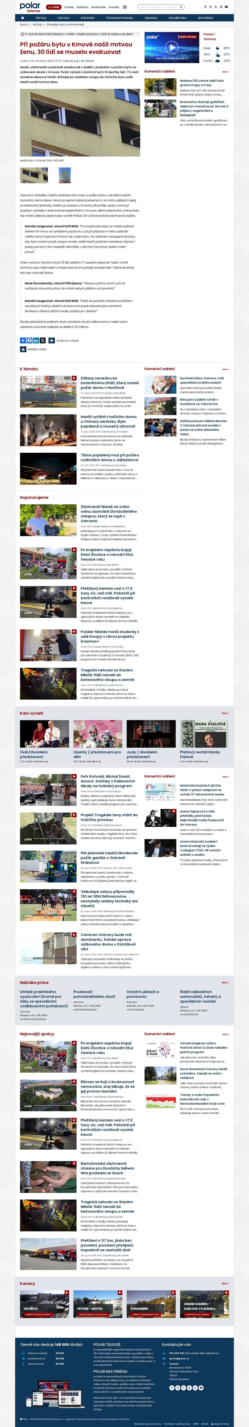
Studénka (98, 825)
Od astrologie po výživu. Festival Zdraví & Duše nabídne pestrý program (203, 1047)
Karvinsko (88, 18)
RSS (206, 1423)
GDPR (196, 1423)
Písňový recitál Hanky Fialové (200, 754)
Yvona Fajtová (113, 791)
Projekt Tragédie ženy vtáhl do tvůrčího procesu (109, 817)
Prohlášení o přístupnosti (177, 1423)
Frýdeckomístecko (119, 18)
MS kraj (41, 18)
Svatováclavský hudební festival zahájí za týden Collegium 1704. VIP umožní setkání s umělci (200, 848)
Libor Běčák (120, 393)
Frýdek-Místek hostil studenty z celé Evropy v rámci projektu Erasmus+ (110, 636)
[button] (125, 7)
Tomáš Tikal (117, 646)
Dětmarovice (110, 911)
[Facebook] (205, 7)
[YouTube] (226, 7)
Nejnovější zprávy (37, 1034)
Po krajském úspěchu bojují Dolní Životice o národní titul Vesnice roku (107, 554)
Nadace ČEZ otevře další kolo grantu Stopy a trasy (202, 83)
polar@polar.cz (179, 1358)
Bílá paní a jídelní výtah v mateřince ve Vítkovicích (199, 402)
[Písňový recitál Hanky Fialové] (204, 734)
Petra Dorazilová (113, 825)
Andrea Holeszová (115, 1178)
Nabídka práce (34, 982)
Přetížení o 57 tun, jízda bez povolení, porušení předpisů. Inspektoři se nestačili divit (107, 1245)
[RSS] (195, 1387)
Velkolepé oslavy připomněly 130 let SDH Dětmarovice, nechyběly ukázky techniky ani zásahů (109, 898)
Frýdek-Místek (100, 526)
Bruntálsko (205, 18)
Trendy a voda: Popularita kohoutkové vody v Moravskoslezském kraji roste (202, 1099)
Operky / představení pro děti (97, 754)
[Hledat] (181, 7)
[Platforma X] (215, 7)
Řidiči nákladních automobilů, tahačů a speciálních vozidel (200, 996)
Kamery (27, 1283)
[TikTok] (220, 7)
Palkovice (99, 791)
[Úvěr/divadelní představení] (44, 734)
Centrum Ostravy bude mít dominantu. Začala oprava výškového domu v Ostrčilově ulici (108, 942)
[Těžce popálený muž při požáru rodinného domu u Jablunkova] (48, 469)
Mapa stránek (221, 1423)
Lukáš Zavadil (115, 685)
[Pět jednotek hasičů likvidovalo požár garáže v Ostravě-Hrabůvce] (48, 866)
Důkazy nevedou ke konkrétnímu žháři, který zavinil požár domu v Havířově (110, 383)
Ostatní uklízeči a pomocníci (143, 994)
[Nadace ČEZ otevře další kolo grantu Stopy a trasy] (160, 87)
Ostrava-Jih (110, 868)
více (225, 713)
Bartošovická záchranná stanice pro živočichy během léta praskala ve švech (107, 1168)
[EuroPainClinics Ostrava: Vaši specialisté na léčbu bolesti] (160, 385)
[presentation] (23, 128)
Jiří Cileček (87, 61)
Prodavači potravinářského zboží (94, 994)
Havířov (108, 393)
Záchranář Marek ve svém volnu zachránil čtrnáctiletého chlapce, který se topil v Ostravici (109, 514)
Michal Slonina (126, 911)
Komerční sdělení (160, 71)
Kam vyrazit (31, 713)
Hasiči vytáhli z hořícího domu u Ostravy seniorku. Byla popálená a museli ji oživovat (109, 421)
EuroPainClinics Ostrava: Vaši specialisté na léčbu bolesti (202, 380)
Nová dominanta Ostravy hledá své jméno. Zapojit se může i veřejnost (203, 1073)
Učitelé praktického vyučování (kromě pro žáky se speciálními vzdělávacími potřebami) (44, 999)
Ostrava (63, 18)
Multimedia (98, 7)
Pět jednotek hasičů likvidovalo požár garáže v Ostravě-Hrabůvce (109, 857)
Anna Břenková (117, 526)
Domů (24, 24)
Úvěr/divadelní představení (34, 754)
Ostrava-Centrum (113, 954)
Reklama (82, 7)
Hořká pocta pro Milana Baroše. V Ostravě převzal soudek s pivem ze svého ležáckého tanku (203, 427)
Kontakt (114, 7)
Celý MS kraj (108, 431)
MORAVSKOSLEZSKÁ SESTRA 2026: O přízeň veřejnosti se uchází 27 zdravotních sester (202, 790)
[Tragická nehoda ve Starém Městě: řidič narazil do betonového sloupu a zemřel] (48, 684)
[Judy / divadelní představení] (151, 734)
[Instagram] (210, 7)
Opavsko (151, 18)
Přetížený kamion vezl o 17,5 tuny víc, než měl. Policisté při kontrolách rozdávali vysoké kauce (108, 595)
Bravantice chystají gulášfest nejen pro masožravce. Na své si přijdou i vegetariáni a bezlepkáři (204, 108)
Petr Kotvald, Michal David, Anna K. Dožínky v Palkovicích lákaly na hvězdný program (108, 781)
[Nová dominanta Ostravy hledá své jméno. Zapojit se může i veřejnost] (160, 1076)
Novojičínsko (177, 18)
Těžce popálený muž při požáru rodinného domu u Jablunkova (110, 457)
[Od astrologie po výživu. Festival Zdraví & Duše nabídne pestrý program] (160, 1050)
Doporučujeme (34, 497)
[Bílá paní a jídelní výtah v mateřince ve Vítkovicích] (160, 406)
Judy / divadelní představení (142, 754)
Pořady (69, 7)
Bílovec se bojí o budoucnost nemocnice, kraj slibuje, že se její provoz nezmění (108, 1086)
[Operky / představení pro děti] (97, 734)
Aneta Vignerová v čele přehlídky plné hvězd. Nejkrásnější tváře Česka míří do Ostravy (202, 818)
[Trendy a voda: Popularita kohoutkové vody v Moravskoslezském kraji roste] (160, 1101)
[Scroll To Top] (242, 1423)
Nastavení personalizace (148, 1423)
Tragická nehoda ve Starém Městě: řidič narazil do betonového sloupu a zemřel (107, 675)
